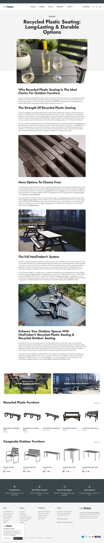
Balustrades (60, 7)
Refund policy (39, 537)
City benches (48, 203)
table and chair (60, 120)
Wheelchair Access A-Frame (30, 200)
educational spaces (79, 192)
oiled (69, 269)
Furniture (69, 7)
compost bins (74, 276)
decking (28, 274)
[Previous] (36, 1)
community (65, 192)
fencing (45, 274)
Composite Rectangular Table (90, 467)
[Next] (67, 1)
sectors (52, 189)
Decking (33, 7)
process (23, 265)
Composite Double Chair (29, 467)
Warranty (22, 522)
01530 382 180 (66, 493)
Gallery (5, 522)
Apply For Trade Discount (44, 511)
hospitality (62, 191)
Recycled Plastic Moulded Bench (51, 428)
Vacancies (5, 520)
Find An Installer (24, 520)
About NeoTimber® (8, 511)
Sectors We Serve (42, 517)
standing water (45, 116)
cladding (32, 274)
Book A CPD (41, 519)
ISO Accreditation (7, 517)
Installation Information (25, 519)
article (42, 101)
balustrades (38, 274)
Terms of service (31, 537)
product (67, 278)
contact (21, 279)
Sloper (42, 203)
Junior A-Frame (62, 198)
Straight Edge (31, 205)
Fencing (50, 7)
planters (60, 276)
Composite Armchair (8, 467)
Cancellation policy (48, 537)
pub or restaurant (38, 192)
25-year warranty (79, 123)
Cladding (41, 7)
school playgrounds (35, 194)
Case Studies (6, 519)
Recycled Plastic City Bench (70, 428)
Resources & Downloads (25, 517)
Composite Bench (47, 467)
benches (37, 205)
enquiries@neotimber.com (67, 522)
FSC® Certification (7, 515)
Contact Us (22, 511)
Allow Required (7, 538)
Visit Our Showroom (8, 513)
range (29, 355)
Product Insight (52, 16)
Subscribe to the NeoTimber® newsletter (89, 512)
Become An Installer (43, 515)
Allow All (16, 538)
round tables (48, 191)
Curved (24, 205)
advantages (56, 100)
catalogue (71, 278)
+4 (11, 471)
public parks (25, 194)
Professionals (86, 7)
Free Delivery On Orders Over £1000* (52, 1)
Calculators (22, 513)
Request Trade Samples (43, 513)
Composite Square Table (69, 467)
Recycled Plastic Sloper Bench (90, 428)
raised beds (65, 276)
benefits (28, 112)
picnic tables (52, 192)
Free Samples (23, 515)
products (81, 189)
